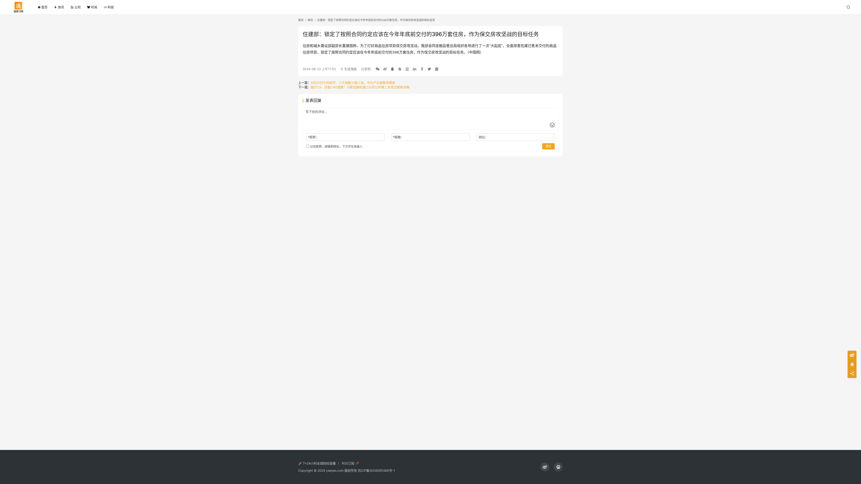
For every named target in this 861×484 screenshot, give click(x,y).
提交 (548, 146)
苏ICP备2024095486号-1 (376, 470)
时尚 (94, 7)
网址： (483, 137)
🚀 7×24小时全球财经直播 (317, 463)
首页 (44, 7)
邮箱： (398, 137)
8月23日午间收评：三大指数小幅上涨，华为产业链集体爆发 (353, 82)
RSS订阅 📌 (350, 463)
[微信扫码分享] (378, 69)
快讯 (61, 7)
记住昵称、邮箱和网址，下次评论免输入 (336, 146)
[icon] (544, 466)
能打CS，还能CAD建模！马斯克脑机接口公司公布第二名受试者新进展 (360, 87)
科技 (111, 7)
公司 (77, 7)
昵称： (313, 137)
